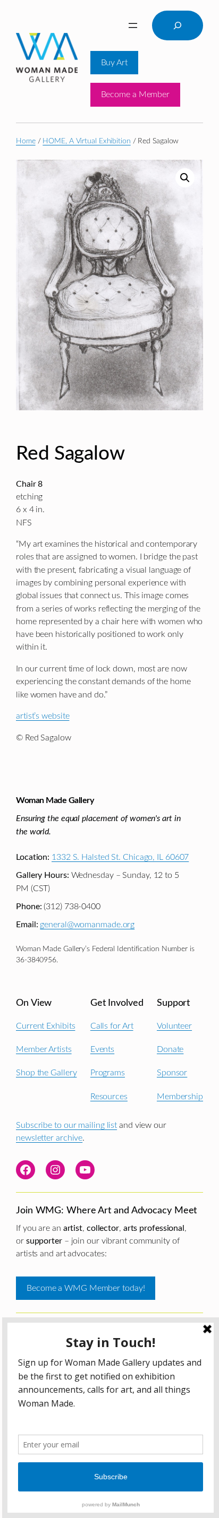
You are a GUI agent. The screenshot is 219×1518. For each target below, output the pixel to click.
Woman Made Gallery (55, 800)
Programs (107, 1072)
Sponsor (172, 1072)
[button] (185, 177)
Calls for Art (111, 1026)
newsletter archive (49, 1138)
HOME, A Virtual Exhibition (86, 141)
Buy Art (114, 62)
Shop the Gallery (46, 1072)
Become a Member (135, 94)
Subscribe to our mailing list (66, 1125)
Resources (109, 1096)
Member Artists (44, 1049)
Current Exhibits (45, 1026)
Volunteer (174, 1026)
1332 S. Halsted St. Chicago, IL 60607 (120, 857)
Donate (170, 1049)
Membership (180, 1096)
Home (26, 141)
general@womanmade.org (87, 924)
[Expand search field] (177, 25)
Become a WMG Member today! (86, 1288)
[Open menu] (133, 25)
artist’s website (42, 716)
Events (102, 1049)
